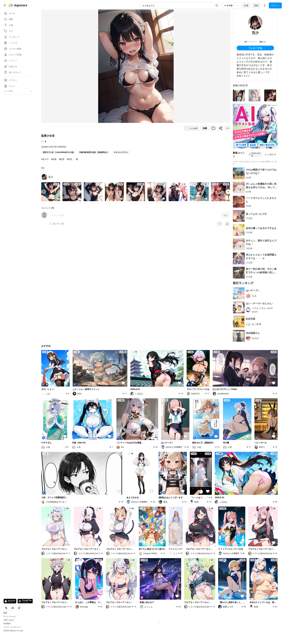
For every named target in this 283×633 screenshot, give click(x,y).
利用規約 (7, 623)
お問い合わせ (9, 620)
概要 (5, 613)
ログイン (275, 5)
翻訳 (43, 168)
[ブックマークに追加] (213, 128)
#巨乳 (69, 159)
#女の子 (45, 159)
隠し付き (56, 224)
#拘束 (54, 159)
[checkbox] (51, 224)
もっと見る (269, 154)
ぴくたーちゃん (10, 616)
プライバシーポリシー (12, 627)
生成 (246, 5)
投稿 (256, 5)
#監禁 (61, 159)
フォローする (255, 48)
